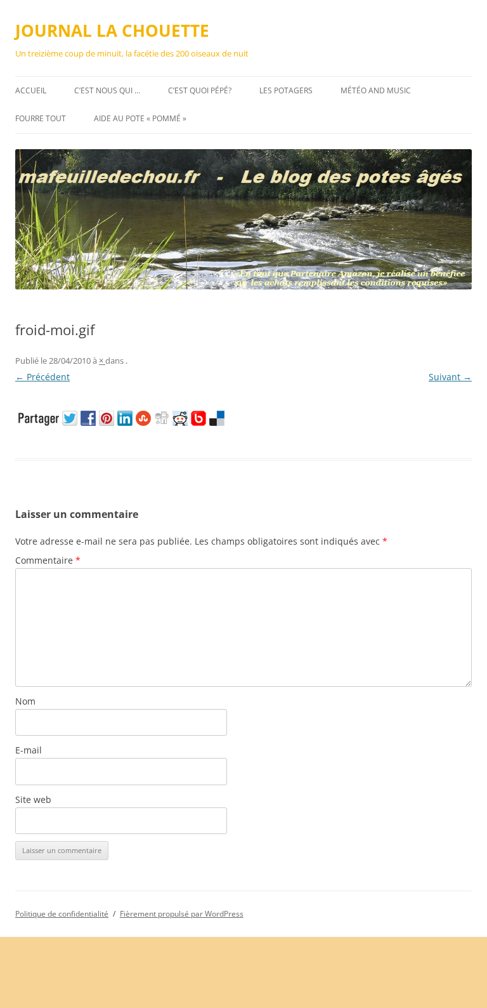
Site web (33, 799)
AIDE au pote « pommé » (140, 118)
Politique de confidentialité (61, 913)
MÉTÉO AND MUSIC (376, 90)
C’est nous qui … (107, 90)
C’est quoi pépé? (199, 90)
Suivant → (450, 377)
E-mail (28, 750)
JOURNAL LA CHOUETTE (112, 30)
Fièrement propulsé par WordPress (182, 913)
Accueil (30, 90)
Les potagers (286, 90)
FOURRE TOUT (40, 118)
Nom (25, 701)
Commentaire (48, 560)
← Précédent (42, 377)
